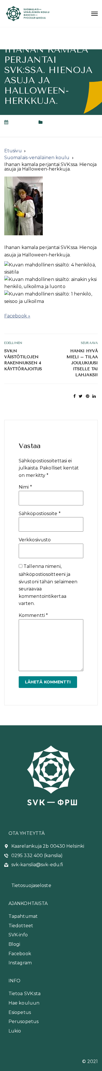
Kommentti (33, 615)
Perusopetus (23, 1021)
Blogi (14, 944)
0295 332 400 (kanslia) (37, 855)
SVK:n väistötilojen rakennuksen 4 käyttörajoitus (23, 360)
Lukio (14, 1031)
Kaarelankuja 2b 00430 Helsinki (47, 846)
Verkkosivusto (35, 539)
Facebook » (17, 316)
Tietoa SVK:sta (24, 993)
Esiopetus (19, 1012)
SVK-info (18, 935)
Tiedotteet (20, 925)
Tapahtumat (23, 916)
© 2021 (90, 1061)
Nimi (25, 487)
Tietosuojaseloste (31, 885)
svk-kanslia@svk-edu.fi (37, 864)
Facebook (19, 953)
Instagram (20, 962)
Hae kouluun (23, 1003)
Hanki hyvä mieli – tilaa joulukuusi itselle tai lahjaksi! (82, 363)
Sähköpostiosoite (40, 513)
